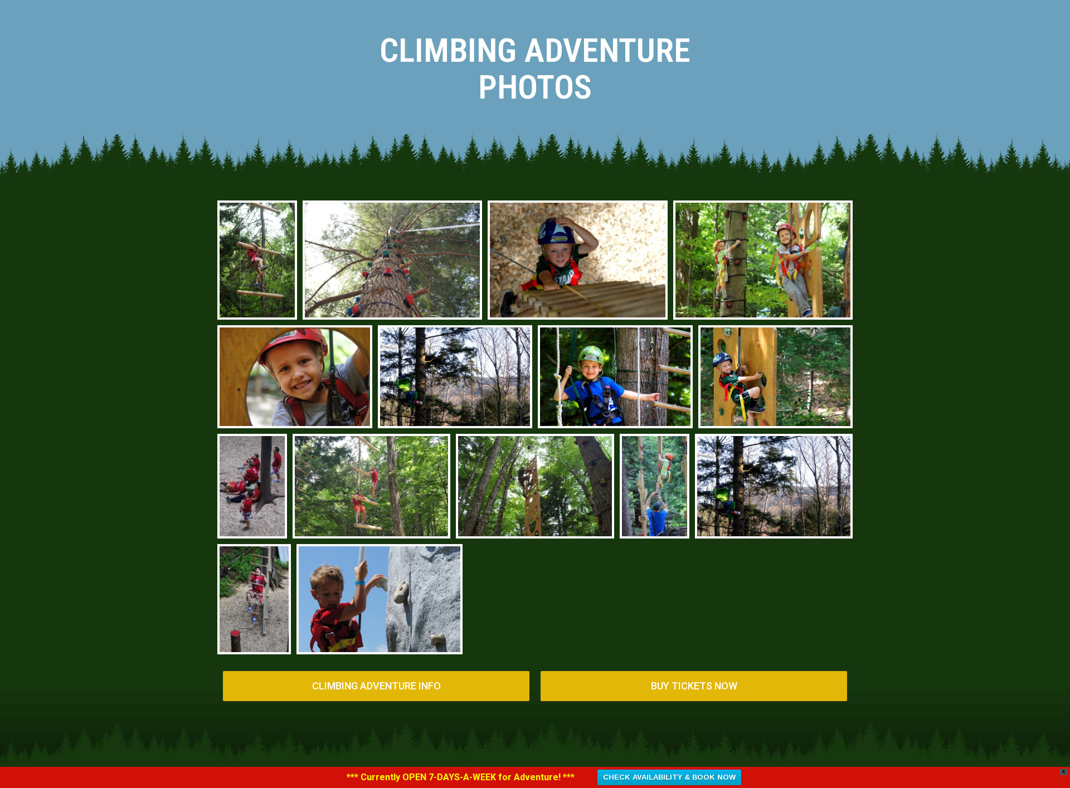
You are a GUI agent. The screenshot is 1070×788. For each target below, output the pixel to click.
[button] (376, 686)
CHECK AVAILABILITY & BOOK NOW (669, 777)
